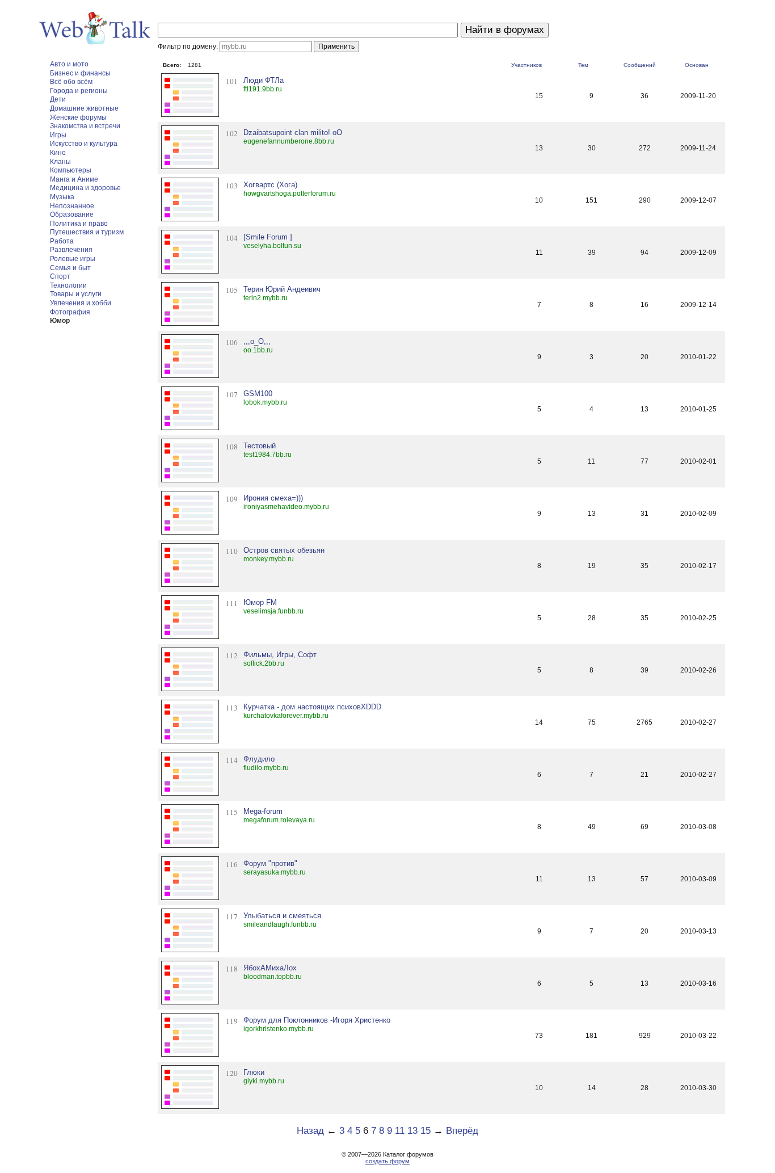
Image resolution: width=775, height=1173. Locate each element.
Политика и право (79, 224)
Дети (58, 99)
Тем (583, 65)
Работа (62, 241)
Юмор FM (260, 602)
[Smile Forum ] (267, 237)
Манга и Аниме (74, 179)
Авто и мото (69, 64)
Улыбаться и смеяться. (283, 915)
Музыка (62, 197)
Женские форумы (78, 117)
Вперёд (462, 1130)
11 (400, 1130)
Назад (310, 1130)
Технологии (68, 285)
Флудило (259, 759)
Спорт (60, 276)
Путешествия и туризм (87, 232)
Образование (72, 214)
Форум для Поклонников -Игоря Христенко (316, 1020)
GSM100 (257, 393)
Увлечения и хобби (80, 303)
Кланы (60, 162)
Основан (697, 65)
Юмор (60, 321)
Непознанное (72, 206)
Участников (526, 65)
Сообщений (640, 65)
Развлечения (71, 250)
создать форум (387, 1161)
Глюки (253, 1072)
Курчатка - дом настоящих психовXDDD (312, 707)
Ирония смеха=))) (273, 498)
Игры (58, 135)
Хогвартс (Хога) (270, 184)
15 (425, 1130)
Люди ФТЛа (263, 80)
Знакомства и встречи (85, 126)
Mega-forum (263, 811)
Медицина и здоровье (85, 188)
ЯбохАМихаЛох (270, 968)
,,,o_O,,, (257, 341)
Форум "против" (270, 863)
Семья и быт (70, 268)
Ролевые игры (72, 259)
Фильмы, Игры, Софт (280, 654)
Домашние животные (84, 108)
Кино (58, 153)
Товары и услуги (76, 294)
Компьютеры (70, 170)
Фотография (70, 312)
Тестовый (259, 446)
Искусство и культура (83, 144)
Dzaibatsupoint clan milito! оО (292, 132)
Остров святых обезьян (284, 550)
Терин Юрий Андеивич (282, 289)
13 (412, 1130)
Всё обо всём (71, 82)
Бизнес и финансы (80, 73)
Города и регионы (79, 91)
